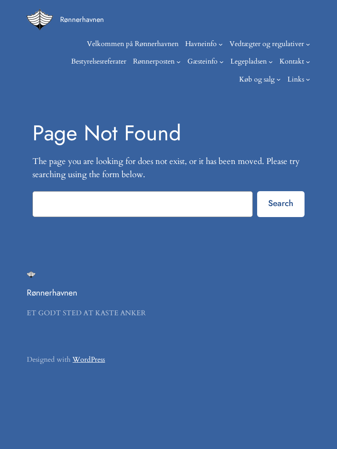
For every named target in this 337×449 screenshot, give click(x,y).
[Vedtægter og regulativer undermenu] (308, 44)
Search (280, 203)
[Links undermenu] (308, 79)
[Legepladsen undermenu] (271, 62)
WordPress (88, 359)
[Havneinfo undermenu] (221, 44)
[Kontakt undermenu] (308, 62)
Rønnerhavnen (82, 19)
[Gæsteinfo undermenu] (221, 62)
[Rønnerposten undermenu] (178, 62)
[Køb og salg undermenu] (278, 79)
